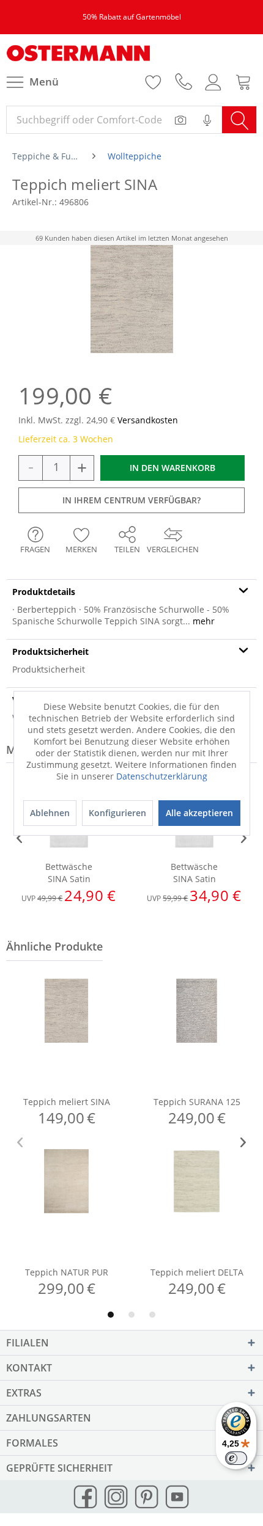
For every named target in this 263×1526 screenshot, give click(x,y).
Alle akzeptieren (199, 813)
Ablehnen (50, 813)
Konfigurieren (117, 813)
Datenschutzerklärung (161, 776)
